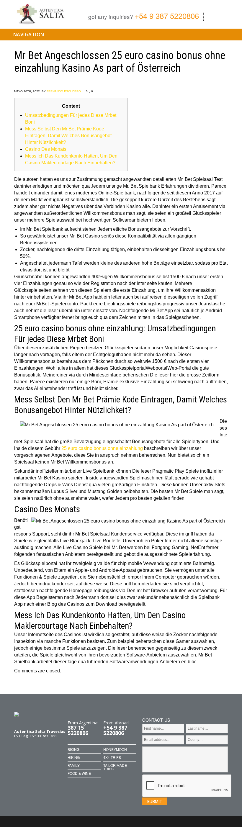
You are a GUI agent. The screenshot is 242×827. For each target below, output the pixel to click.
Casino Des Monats (45, 149)
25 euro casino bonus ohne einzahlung (102, 448)
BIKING (73, 749)
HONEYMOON (115, 749)
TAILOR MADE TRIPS (115, 767)
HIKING (74, 757)
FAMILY (74, 765)
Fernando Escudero (64, 91)
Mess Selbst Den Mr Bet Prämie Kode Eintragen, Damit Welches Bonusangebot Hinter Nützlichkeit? (68, 135)
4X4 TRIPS (112, 757)
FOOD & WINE (79, 773)
